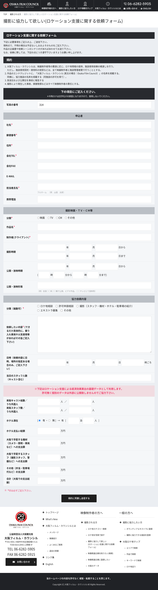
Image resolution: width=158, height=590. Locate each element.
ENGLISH (147, 8)
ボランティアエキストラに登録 (139, 529)
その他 (71, 218)
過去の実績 (54, 551)
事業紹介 (53, 538)
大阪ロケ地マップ (131, 542)
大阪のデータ (93, 566)
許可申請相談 (66, 306)
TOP (5, 14)
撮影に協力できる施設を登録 (139, 535)
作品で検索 (131, 554)
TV (51, 218)
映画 (42, 218)
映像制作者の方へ (49, 8)
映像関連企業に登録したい (99, 560)
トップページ (52, 512)
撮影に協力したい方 (67, 8)
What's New (52, 519)
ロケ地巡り (131, 567)
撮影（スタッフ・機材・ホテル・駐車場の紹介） (106, 306)
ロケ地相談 (46, 306)
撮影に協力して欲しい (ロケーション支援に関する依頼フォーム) (101, 544)
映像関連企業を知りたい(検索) (100, 553)
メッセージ (54, 532)
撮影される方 (15, 14)
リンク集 (50, 557)
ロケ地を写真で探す (96, 535)
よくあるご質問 (55, 545)
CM (60, 218)
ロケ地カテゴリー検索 (97, 529)
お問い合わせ (131, 8)
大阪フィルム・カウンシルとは (108, 8)
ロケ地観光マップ (85, 8)
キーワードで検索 (134, 560)
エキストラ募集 (49, 310)
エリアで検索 (132, 548)
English (49, 564)
